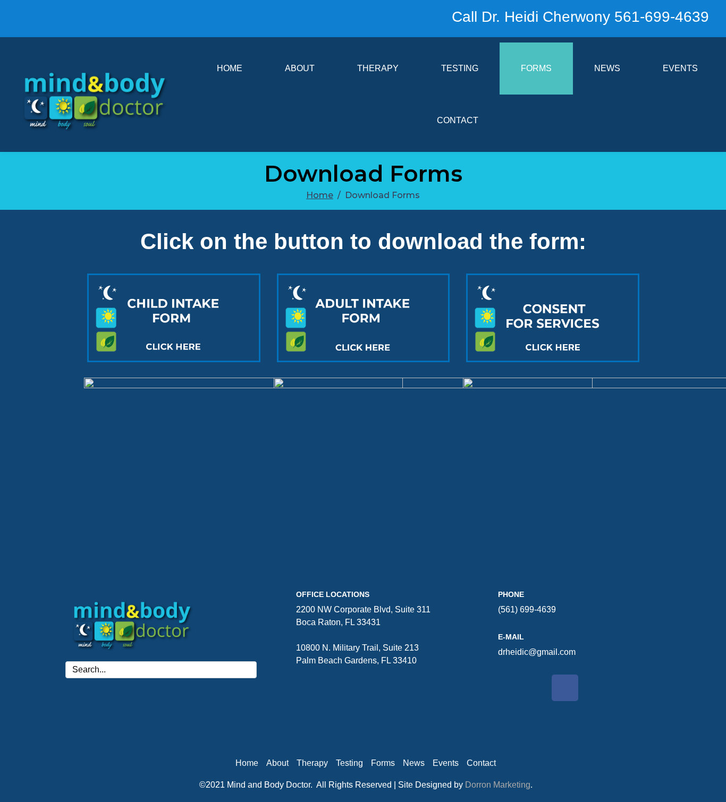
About (300, 68)
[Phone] (475, 596)
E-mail (511, 637)
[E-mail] (475, 638)
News (607, 68)
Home (229, 68)
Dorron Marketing (497, 784)
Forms (536, 68)
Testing (459, 68)
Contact (457, 120)
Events (680, 68)
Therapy (378, 68)
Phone (511, 594)
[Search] (246, 670)
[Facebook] (565, 688)
